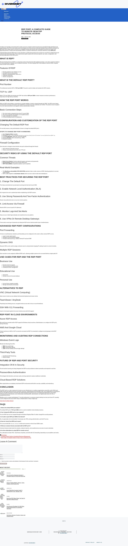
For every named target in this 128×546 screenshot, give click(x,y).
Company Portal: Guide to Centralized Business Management (15, 436)
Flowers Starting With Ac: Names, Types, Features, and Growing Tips (16, 483)
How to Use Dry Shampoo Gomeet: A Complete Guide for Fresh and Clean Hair (16, 476)
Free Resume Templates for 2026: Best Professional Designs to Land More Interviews (15, 507)
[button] (2, 21)
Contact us (6, 18)
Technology (6, 12)
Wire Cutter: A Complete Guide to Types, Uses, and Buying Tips (16, 437)
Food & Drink (7, 17)
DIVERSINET (63, 533)
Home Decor (7, 16)
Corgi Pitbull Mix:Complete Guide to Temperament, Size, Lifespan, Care (14, 491)
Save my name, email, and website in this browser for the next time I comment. (20, 461)
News (5, 15)
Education (6, 13)
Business (6, 11)
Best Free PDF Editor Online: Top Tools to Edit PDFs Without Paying (16, 499)
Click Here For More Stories (6, 400)
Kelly (22, 36)
